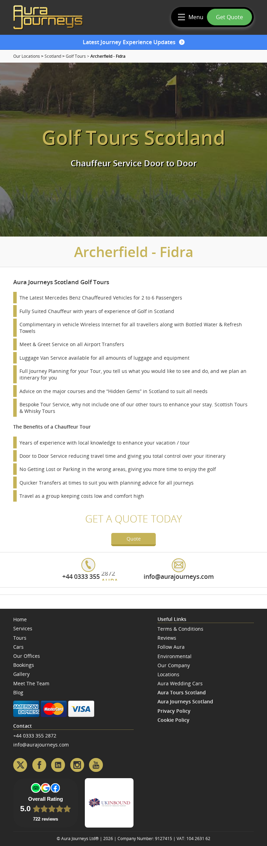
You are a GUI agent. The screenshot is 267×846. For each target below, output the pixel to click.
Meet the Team (31, 683)
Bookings (23, 665)
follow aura (171, 647)
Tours (19, 637)
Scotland (52, 56)
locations (168, 674)
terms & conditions (180, 628)
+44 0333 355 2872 (34, 735)
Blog (18, 692)
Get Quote (229, 17)
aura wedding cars (180, 683)
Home (20, 619)
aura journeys (48, 17)
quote (134, 538)
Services (22, 628)
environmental (174, 656)
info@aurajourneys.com (41, 744)
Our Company (173, 665)
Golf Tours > (77, 56)
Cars (18, 647)
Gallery (21, 674)
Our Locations (26, 56)
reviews (166, 637)
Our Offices (26, 656)
